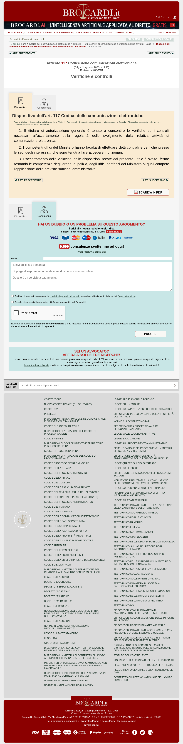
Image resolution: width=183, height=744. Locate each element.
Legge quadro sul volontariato (135, 463)
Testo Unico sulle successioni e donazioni (142, 591)
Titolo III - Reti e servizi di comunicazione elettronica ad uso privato (87, 122)
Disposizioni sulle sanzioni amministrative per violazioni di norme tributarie (142, 639)
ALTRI (129, 32)
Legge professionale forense (134, 399)
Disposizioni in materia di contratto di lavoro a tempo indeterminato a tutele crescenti (74, 656)
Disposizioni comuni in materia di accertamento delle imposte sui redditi (140, 611)
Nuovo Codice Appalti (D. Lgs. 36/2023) (68, 404)
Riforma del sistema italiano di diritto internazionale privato (139, 494)
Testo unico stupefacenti (131, 536)
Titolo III (108, 44)
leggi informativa (127, 296)
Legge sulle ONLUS (126, 468)
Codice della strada (57, 468)
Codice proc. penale (89, 32)
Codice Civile (14, 32)
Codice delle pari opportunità (64, 521)
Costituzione (114, 32)
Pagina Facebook (134, 731)
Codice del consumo (57, 482)
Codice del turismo (57, 506)
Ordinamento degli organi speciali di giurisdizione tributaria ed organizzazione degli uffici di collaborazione (142, 648)
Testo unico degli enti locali (133, 517)
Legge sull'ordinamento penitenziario (139, 488)
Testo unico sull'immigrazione (134, 532)
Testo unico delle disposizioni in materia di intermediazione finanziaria (142, 563)
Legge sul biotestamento (61, 633)
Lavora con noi (91, 725)
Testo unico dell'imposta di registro (138, 600)
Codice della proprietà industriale (67, 535)
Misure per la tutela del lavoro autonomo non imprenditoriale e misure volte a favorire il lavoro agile (75, 666)
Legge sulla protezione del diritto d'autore (143, 409)
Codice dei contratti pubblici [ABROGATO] (71, 497)
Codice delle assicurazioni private (67, 487)
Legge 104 (50, 638)
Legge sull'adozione (57, 621)
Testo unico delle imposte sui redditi (139, 595)
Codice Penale (63, 32)
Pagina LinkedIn (150, 731)
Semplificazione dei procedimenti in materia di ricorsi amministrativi (143, 449)
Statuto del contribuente (131, 655)
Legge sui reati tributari (130, 500)
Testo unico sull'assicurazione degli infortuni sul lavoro (138, 547)
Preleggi (50, 414)
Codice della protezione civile (64, 555)
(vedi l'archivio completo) (92, 252)
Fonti (23, 44)
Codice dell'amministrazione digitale (68, 540)
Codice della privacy (58, 477)
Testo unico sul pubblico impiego (136, 512)
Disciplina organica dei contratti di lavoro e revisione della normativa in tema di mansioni (74, 649)
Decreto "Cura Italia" (58, 601)
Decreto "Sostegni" (57, 591)
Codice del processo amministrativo (68, 502)
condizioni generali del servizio (65, 296)
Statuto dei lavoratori (59, 643)
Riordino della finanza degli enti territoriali (144, 660)
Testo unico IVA (124, 605)
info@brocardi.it (71, 721)
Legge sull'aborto (56, 577)
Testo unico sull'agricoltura (133, 573)
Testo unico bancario (128, 522)
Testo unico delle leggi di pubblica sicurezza (144, 541)
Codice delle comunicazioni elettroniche (49, 44)
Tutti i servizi (166, 32)
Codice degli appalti (57, 564)
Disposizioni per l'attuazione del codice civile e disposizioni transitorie (75, 420)
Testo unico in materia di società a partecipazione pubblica (137, 585)
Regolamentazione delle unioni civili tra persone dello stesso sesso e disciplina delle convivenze (71, 614)
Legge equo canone (127, 438)
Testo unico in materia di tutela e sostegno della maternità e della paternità (143, 506)
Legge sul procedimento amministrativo (140, 443)
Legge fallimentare (127, 404)
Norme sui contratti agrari (132, 421)
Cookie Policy (108, 721)
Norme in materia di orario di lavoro (68, 685)
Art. (23, 53)
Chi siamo (122, 721)
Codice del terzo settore (61, 550)
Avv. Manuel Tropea (102, 713)
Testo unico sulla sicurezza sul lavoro (140, 569)
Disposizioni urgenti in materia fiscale (139, 625)
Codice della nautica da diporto (65, 531)
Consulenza (44, 107)
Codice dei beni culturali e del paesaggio (71, 492)
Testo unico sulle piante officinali (137, 578)
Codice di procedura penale (62, 451)
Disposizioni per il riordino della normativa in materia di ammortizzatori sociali (74, 674)
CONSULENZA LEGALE (159, 39)
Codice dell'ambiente (58, 511)
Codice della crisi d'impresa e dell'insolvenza (74, 560)
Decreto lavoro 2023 (57, 582)
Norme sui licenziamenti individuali (67, 680)
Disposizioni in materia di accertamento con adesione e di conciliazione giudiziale (143, 631)
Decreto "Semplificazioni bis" (63, 586)
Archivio (132, 721)
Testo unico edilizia (127, 527)
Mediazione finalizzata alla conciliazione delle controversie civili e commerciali (141, 481)
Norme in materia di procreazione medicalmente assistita (66, 627)
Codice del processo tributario (65, 473)
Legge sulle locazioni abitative (134, 433)
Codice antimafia (55, 545)
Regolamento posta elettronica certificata (143, 665)
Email (14, 258)
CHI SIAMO (134, 39)
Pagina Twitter (142, 731)
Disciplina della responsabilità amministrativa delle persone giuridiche (141, 457)
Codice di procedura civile (62, 426)
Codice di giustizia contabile (63, 526)
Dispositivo (20, 216)
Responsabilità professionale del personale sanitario (137, 427)
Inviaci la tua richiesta (36, 365)
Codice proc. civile (38, 32)
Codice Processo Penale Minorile (66, 463)
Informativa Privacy (90, 721)
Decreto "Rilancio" (56, 596)
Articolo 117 (95, 46)
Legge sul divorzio (56, 606)
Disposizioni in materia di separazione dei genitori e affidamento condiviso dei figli (72, 571)
